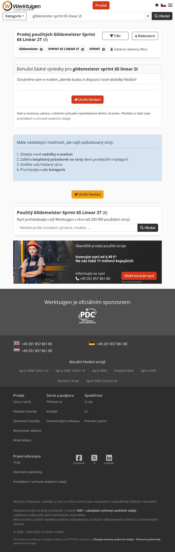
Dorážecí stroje (68, 381)
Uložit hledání (89, 99)
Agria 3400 (148, 370)
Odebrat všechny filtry (130, 49)
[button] (170, 5)
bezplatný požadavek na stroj (58, 159)
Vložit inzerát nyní (139, 275)
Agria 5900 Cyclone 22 (101, 381)
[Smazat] (148, 16)
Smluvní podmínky (148, 539)
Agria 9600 (99, 370)
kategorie (57, 169)
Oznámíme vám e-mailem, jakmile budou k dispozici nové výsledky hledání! (77, 79)
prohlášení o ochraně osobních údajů (43, 118)
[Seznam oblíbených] (157, 5)
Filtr (117, 36)
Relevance (146, 36)
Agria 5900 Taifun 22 (33, 370)
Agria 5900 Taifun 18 (70, 370)
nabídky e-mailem (57, 154)
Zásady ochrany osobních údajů (113, 539)
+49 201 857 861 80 (37, 344)
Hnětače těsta (124, 370)
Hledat (164, 16)
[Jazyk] (163, 5)
